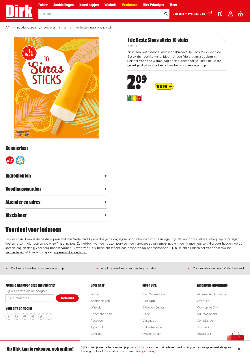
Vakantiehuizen (152, 327)
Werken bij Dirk (207, 307)
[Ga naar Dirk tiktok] (41, 316)
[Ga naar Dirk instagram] (17, 316)
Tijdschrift (98, 327)
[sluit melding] (239, 349)
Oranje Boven (151, 333)
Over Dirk (203, 301)
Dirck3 (146, 314)
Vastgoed (149, 320)
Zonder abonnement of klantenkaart (218, 268)
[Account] (231, 13)
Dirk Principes (153, 5)
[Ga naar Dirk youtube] (25, 316)
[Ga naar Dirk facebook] (8, 316)
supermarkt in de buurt (70, 252)
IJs (65, 27)
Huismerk (203, 327)
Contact (96, 333)
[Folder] (221, 13)
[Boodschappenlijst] (241, 13)
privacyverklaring (145, 351)
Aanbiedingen (63, 5)
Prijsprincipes (66, 243)
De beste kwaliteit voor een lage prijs (37, 268)
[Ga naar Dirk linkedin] (49, 316)
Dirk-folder (197, 248)
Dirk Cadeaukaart (154, 294)
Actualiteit (204, 333)
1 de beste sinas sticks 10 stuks (94, 27)
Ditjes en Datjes (153, 307)
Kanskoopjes (89, 5)
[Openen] (105, 147)
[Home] (7, 28)
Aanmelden (67, 298)
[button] (193, 14)
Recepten (98, 320)
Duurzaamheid (207, 314)
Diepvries (49, 27)
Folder (43, 5)
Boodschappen (26, 27)
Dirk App (148, 301)
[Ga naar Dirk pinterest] (33, 316)
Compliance (205, 320)
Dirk (18, 11)
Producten (129, 5)
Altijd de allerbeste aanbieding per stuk (128, 268)
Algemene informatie (211, 294)
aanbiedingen (14, 252)
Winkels (110, 5)
